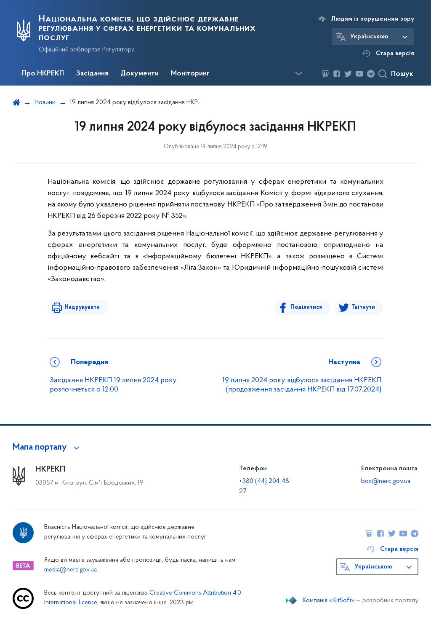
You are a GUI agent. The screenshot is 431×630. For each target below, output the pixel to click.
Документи (139, 74)
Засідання (92, 74)
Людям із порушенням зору (372, 19)
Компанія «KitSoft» (329, 600)
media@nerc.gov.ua (70, 570)
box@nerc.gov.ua (385, 481)
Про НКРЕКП (43, 74)
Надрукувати (82, 307)
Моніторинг (190, 74)
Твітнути (363, 307)
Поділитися (306, 307)
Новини (45, 102)
